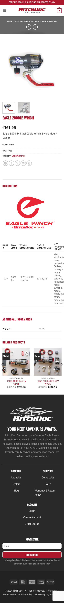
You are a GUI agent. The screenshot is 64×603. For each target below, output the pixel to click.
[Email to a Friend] (23, 163)
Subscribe (32, 555)
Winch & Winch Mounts (27, 21)
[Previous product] (35, 26)
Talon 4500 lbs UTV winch (16, 382)
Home (9, 21)
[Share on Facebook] (11, 163)
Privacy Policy (25, 594)
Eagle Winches (49, 21)
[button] (4, 11)
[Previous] (8, 69)
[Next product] (28, 26)
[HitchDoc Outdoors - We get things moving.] (32, 10)
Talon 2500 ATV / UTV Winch (48, 382)
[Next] (56, 69)
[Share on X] (17, 163)
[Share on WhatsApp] (5, 163)
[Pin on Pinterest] (29, 163)
